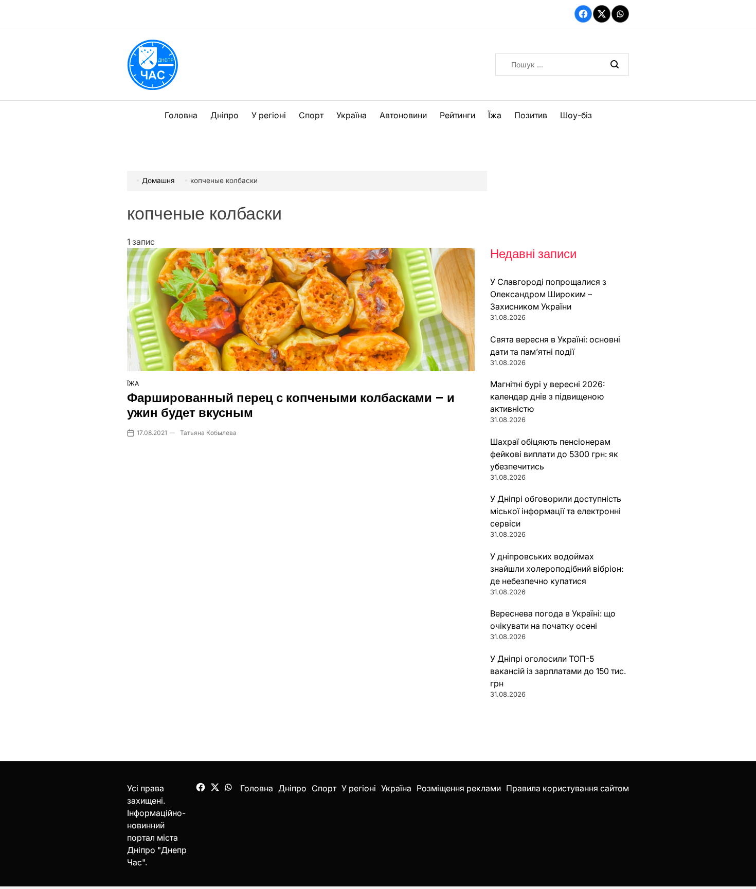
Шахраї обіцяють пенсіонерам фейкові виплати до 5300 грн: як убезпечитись (554, 454)
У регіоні (268, 115)
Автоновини (403, 115)
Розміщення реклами (459, 788)
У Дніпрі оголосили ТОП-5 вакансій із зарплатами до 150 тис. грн (558, 671)
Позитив (530, 115)
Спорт (311, 115)
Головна (181, 115)
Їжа (494, 115)
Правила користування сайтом (567, 788)
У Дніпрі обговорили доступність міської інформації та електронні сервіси (555, 511)
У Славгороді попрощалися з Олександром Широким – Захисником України (548, 294)
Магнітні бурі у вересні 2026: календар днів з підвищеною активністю (547, 396)
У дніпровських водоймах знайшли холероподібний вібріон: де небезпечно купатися (556, 568)
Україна (351, 115)
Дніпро (224, 115)
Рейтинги (457, 115)
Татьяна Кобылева (208, 433)
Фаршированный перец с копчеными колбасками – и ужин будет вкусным (291, 405)
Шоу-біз (576, 115)
